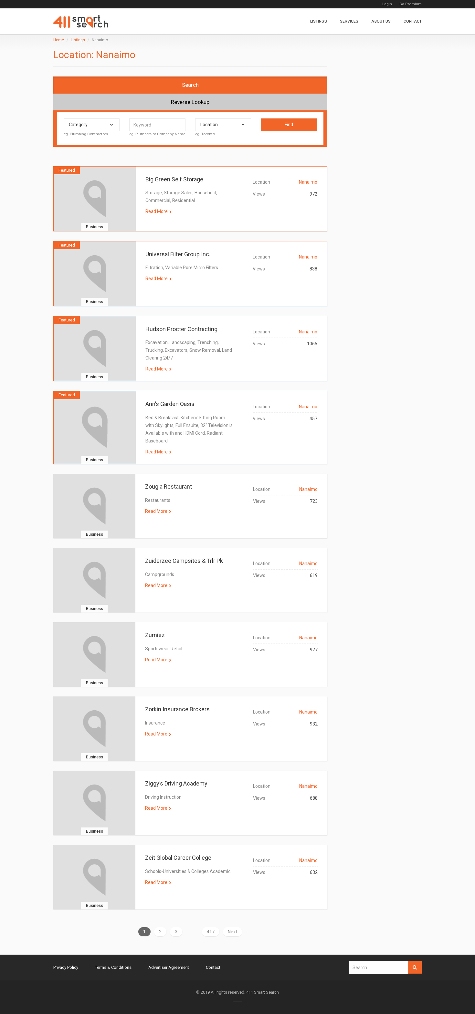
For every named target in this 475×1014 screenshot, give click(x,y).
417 (211, 931)
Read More (156, 211)
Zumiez (155, 635)
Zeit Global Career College (178, 857)
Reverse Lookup (190, 102)
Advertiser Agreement (168, 967)
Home (58, 40)
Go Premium (410, 4)
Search (190, 85)
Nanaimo (308, 182)
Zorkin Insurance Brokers (177, 709)
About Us (381, 21)
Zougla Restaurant (168, 486)
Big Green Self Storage (174, 179)
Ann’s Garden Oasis (170, 404)
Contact (413, 21)
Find (289, 124)
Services (349, 21)
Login (387, 4)
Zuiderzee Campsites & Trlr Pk (184, 560)
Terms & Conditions (113, 967)
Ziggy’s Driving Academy (176, 783)
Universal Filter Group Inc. (177, 254)
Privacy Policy (65, 967)
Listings (318, 21)
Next (232, 931)
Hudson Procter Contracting (181, 329)
